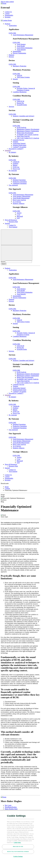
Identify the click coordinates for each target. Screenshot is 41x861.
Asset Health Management (21, 198)
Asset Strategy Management (21, 196)
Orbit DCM (20, 101)
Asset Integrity (21, 49)
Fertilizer (15, 163)
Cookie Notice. (17, 842)
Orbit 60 (19, 75)
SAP (18, 218)
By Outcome (13, 170)
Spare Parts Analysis (23, 136)
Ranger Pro (20, 103)
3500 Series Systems (23, 77)
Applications (13, 25)
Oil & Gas (16, 167)
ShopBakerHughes (11, 807)
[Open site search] (16, 237)
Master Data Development (25, 133)
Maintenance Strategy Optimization (28, 131)
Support (7, 223)
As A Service (17, 202)
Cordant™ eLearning (19, 147)
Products (7, 24)
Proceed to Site (18, 846)
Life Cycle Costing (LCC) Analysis (28, 138)
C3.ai (18, 214)
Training (15, 141)
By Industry (12, 152)
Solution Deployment (19, 145)
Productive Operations (20, 181)
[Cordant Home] (6, 20)
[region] (20, 835)
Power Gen (16, 169)
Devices (11, 57)
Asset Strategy (21, 44)
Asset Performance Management (23, 35)
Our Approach (13, 185)
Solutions (8, 150)
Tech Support (13, 227)
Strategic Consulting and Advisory (23, 116)
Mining (15, 165)
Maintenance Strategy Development (28, 129)
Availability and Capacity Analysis (27, 134)
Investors (7, 17)
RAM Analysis (21, 127)
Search (3, 261)
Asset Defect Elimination (24, 48)
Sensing (15, 79)
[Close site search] (16, 253)
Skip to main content (7, 1)
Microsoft (20, 216)
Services (11, 106)
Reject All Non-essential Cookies (18, 851)
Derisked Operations (19, 180)
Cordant (7, 488)
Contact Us (8, 12)
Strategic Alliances (18, 203)
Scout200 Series (22, 105)
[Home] (3, 3)
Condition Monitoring (19, 92)
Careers (7, 13)
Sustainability (9, 15)
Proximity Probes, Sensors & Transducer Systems (26, 89)
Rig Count (8, 805)
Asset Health (21, 46)
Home (7, 487)
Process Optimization (19, 53)
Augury (19, 213)
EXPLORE (12, 33)
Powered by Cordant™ (16, 149)
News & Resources (11, 220)
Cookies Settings (18, 856)
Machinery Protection (19, 66)
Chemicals (16, 162)
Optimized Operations (20, 183)
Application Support (19, 143)
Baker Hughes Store (11, 809)
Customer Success (18, 140)
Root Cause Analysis (19, 200)
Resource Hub (13, 221)
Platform (11, 55)
